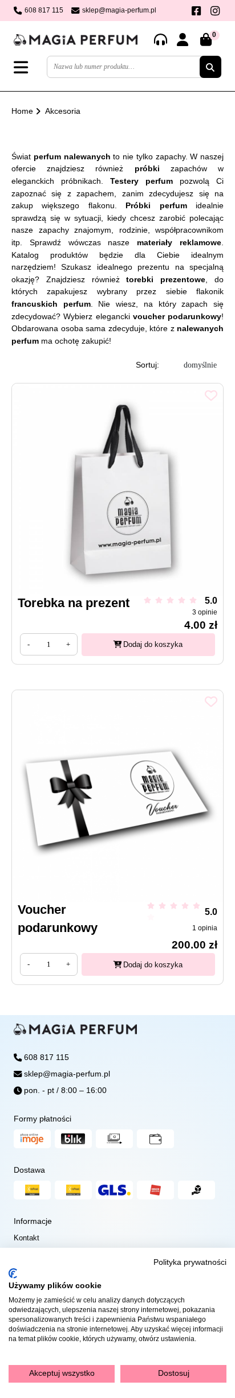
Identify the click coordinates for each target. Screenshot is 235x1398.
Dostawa (29, 1169)
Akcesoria (62, 111)
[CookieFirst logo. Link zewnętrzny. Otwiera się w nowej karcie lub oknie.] (13, 1273)
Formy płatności (42, 1118)
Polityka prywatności (189, 1262)
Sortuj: (147, 364)
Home (22, 111)
